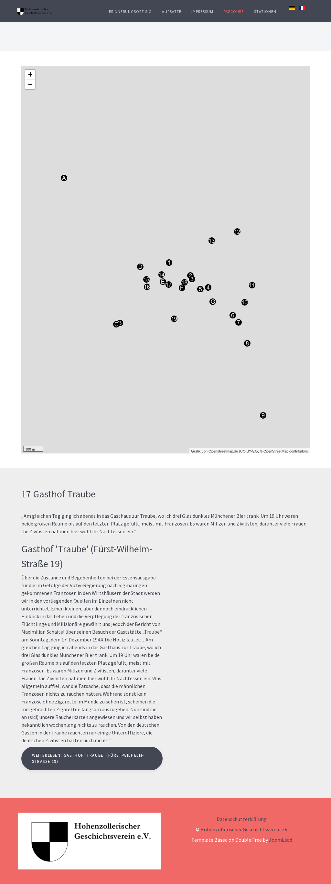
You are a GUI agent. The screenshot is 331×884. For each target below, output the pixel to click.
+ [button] (30, 74)
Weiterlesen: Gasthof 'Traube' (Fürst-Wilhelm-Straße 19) (88, 758)
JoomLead (280, 840)
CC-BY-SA (248, 450)
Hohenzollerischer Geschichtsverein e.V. (244, 829)
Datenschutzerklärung (242, 819)
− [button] (30, 84)
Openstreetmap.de (223, 450)
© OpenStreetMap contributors (284, 450)
